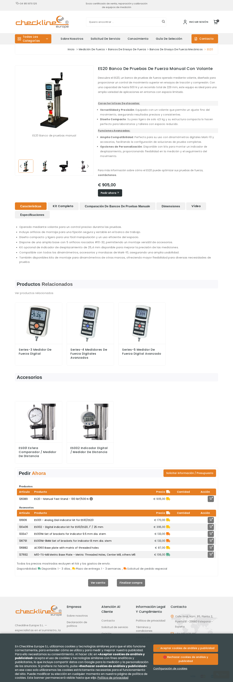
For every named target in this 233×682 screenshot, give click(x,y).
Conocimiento (138, 39)
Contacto (206, 39)
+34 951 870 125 (27, 3)
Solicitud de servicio (105, 39)
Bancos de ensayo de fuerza (127, 49)
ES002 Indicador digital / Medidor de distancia (89, 450)
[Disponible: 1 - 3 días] (168, 554)
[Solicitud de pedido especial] (168, 534)
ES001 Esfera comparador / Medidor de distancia (37, 452)
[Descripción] (91, 499)
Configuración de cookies (170, 668)
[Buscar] (163, 22)
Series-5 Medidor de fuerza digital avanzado (141, 352)
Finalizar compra (131, 583)
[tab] (31, 206)
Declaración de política (77, 624)
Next (88, 166)
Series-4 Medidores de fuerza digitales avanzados (88, 354)
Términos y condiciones (144, 629)
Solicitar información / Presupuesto (189, 473)
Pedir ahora (109, 193)
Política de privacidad (150, 620)
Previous (20, 166)
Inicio (71, 49)
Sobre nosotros (72, 39)
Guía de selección (169, 39)
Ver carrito (98, 583)
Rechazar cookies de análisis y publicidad (187, 659)
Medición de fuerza (92, 49)
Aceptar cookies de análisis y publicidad (187, 648)
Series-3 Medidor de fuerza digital (35, 352)
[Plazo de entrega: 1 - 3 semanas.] (168, 499)
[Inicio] (38, 613)
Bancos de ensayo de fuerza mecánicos (176, 49)
